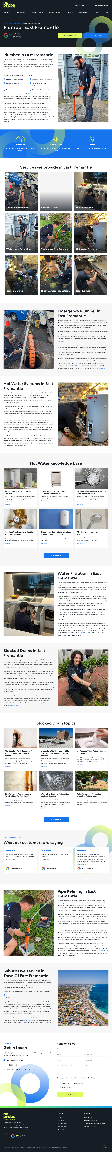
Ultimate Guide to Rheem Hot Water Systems (19, 492)
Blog (107, 12)
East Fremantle (11, 998)
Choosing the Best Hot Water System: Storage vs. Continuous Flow (56, 533)
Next (106, 877)
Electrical (70, 12)
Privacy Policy (20, 1147)
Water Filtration (54, 12)
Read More (8, 504)
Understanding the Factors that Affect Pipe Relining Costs (89, 795)
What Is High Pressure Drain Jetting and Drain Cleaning (55, 795)
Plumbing (6, 12)
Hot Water (20, 12)
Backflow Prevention (13, 90)
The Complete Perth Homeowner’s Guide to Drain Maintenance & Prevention (18, 753)
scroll (105, 1147)
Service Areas (83, 12)
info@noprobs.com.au (101, 6)
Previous (102, 877)
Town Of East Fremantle (16, 23)
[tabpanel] (53, 860)
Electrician (61, 1129)
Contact (96, 12)
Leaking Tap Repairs (12, 83)
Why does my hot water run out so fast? (90, 533)
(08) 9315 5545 (79, 6)
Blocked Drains (36, 12)
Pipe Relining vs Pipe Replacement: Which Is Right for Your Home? (18, 795)
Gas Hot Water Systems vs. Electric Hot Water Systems (19, 533)
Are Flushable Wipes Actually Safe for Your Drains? (91, 752)
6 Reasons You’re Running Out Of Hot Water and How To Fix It (91, 492)
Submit (70, 1094)
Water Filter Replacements (40, 90)
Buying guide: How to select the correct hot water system (53, 492)
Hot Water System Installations (42, 79)
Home (5, 23)
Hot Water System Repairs (14, 79)
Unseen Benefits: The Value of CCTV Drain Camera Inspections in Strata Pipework (55, 753)
